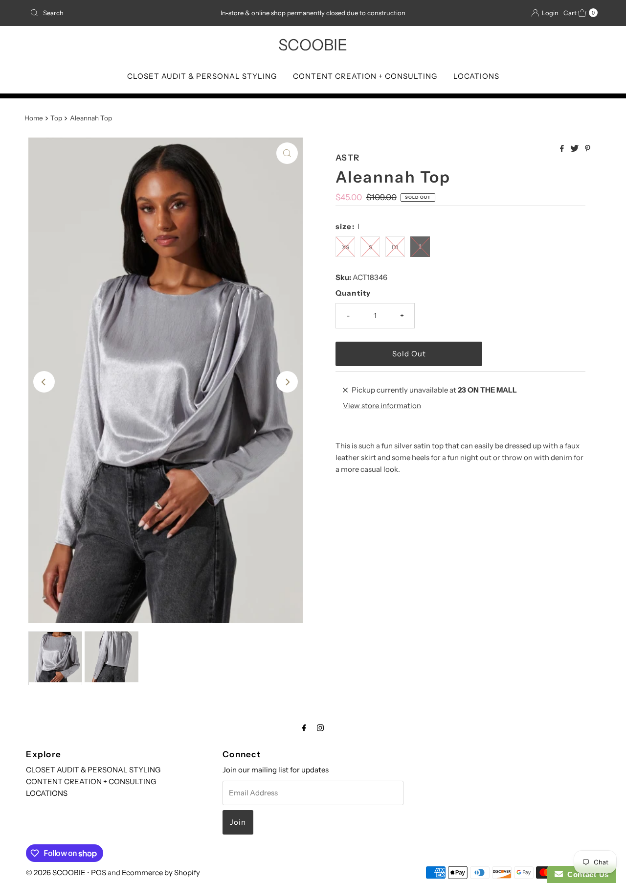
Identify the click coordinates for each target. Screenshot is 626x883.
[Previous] (44, 382)
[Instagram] (320, 728)
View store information (382, 405)
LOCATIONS (476, 76)
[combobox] (119, 13)
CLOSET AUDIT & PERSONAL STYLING (202, 76)
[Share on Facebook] (562, 149)
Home (33, 118)
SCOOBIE (312, 44)
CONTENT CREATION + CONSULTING (365, 76)
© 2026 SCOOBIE (56, 872)
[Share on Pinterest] (587, 149)
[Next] (287, 382)
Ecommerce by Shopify (161, 872)
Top (56, 118)
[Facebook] (304, 728)
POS (98, 872)
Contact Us (586, 874)
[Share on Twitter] (575, 149)
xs (345, 246)
